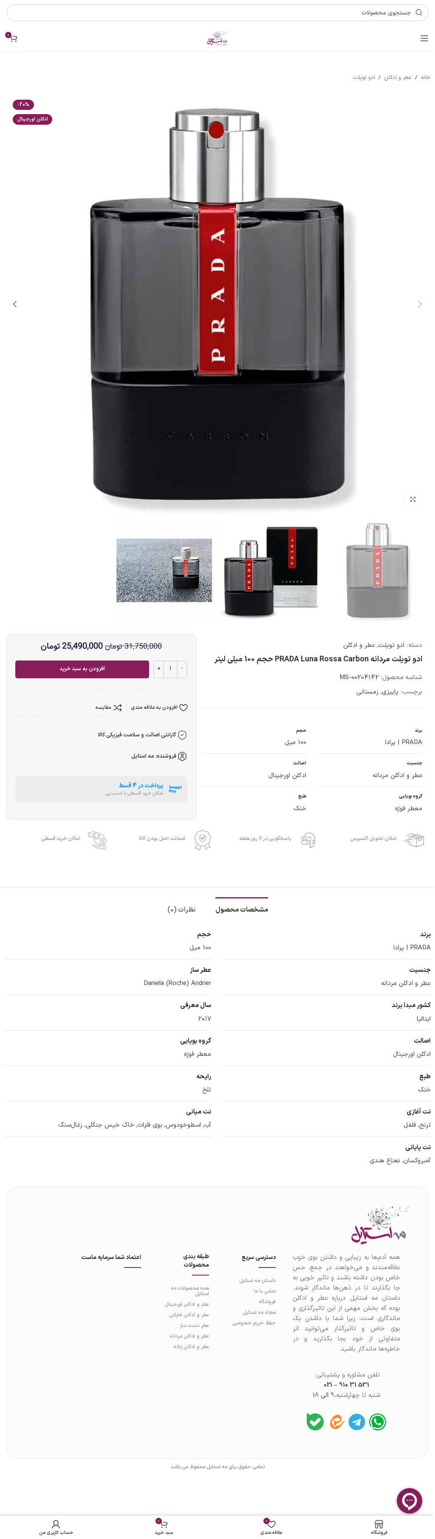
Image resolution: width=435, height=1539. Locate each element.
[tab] (241, 909)
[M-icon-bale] (315, 1421)
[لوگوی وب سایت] (217, 38)
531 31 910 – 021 (346, 1385)
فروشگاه (267, 1302)
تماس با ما (264, 1291)
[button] (420, 304)
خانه (426, 77)
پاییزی (390, 692)
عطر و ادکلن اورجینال (187, 1304)
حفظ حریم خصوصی (254, 1323)
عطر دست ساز (194, 1325)
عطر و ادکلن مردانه (189, 1336)
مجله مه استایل (259, 1312)
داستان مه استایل (257, 1280)
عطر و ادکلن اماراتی (189, 1315)
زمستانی (367, 692)
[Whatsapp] (377, 1421)
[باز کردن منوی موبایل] (424, 38)
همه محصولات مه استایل (190, 1291)
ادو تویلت (364, 77)
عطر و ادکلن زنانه (191, 1347)
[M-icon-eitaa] (336, 1421)
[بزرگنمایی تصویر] (412, 499)
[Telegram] (356, 1421)
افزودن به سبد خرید (82, 669)
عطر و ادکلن (398, 77)
